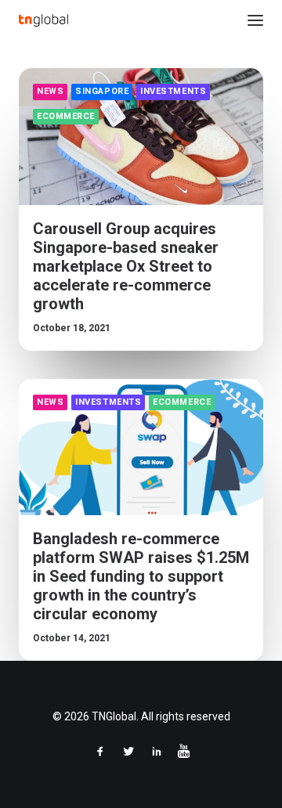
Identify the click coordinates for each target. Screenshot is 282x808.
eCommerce (66, 116)
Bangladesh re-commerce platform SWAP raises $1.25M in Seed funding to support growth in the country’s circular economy (141, 576)
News (50, 91)
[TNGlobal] (43, 20)
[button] (255, 20)
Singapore (101, 91)
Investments (173, 91)
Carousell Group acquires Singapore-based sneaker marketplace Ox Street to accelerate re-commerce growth (126, 266)
